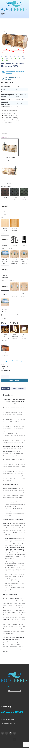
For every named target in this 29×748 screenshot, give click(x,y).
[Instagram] (10, 733)
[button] (14, 739)
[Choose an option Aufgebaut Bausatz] (14, 133)
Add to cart (15, 380)
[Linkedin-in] (2, 733)
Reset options (5, 137)
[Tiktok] (14, 733)
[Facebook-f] (6, 733)
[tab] (5, 388)
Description (5, 388)
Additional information (18, 388)
